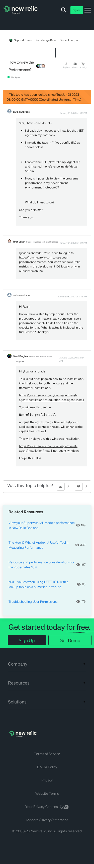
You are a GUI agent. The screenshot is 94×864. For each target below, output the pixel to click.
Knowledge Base (46, 40)
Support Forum (23, 40)
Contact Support (70, 40)
